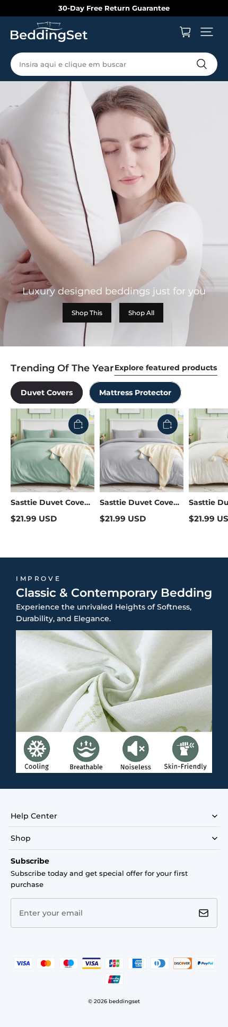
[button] (206, 31)
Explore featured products (166, 367)
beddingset (124, 1001)
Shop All (141, 313)
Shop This (87, 313)
